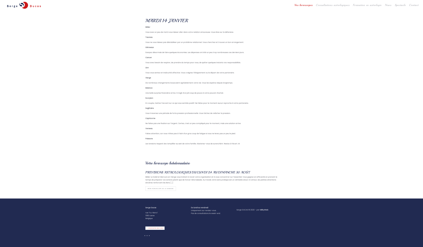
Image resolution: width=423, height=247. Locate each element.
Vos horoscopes (304, 5)
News (388, 5)
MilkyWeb (264, 210)
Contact (414, 5)
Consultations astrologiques (333, 5)
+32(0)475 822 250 (155, 228)
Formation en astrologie (367, 5)
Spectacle (400, 5)
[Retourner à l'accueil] (23, 5)
